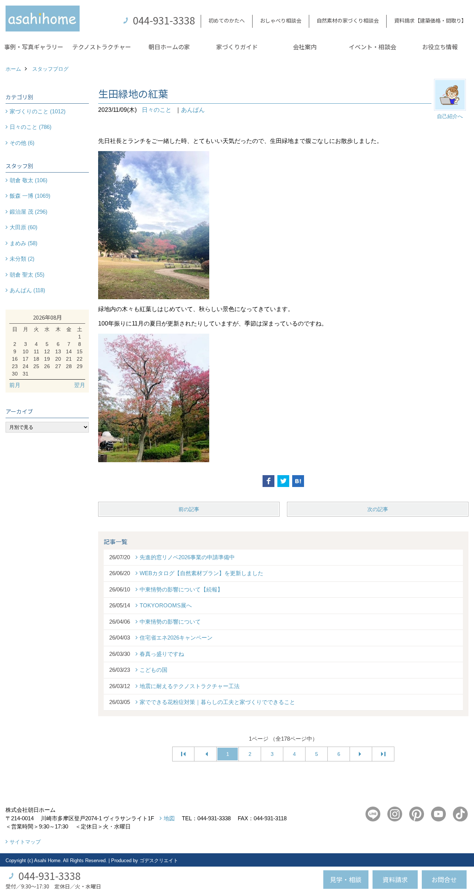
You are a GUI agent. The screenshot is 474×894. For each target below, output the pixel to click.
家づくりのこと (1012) (38, 111)
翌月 (79, 385)
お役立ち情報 (440, 46)
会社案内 (305, 46)
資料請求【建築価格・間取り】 (430, 20)
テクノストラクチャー (101, 46)
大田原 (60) (23, 227)
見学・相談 (345, 879)
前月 (14, 385)
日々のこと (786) (30, 127)
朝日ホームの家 (169, 46)
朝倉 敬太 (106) (28, 180)
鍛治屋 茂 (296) (28, 212)
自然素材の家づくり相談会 (348, 20)
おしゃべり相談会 (280, 20)
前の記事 (188, 509)
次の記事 (377, 509)
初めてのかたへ (226, 20)
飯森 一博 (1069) (30, 196)
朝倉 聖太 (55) (27, 274)
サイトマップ (25, 842)
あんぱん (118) (27, 290)
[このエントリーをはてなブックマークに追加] (298, 481)
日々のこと (156, 110)
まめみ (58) (23, 243)
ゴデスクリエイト (159, 860)
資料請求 (395, 879)
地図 (169, 818)
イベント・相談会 (372, 46)
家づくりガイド (237, 46)
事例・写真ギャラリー (33, 46)
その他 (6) (22, 143)
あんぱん (193, 110)
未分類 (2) (22, 259)
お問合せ (444, 879)
